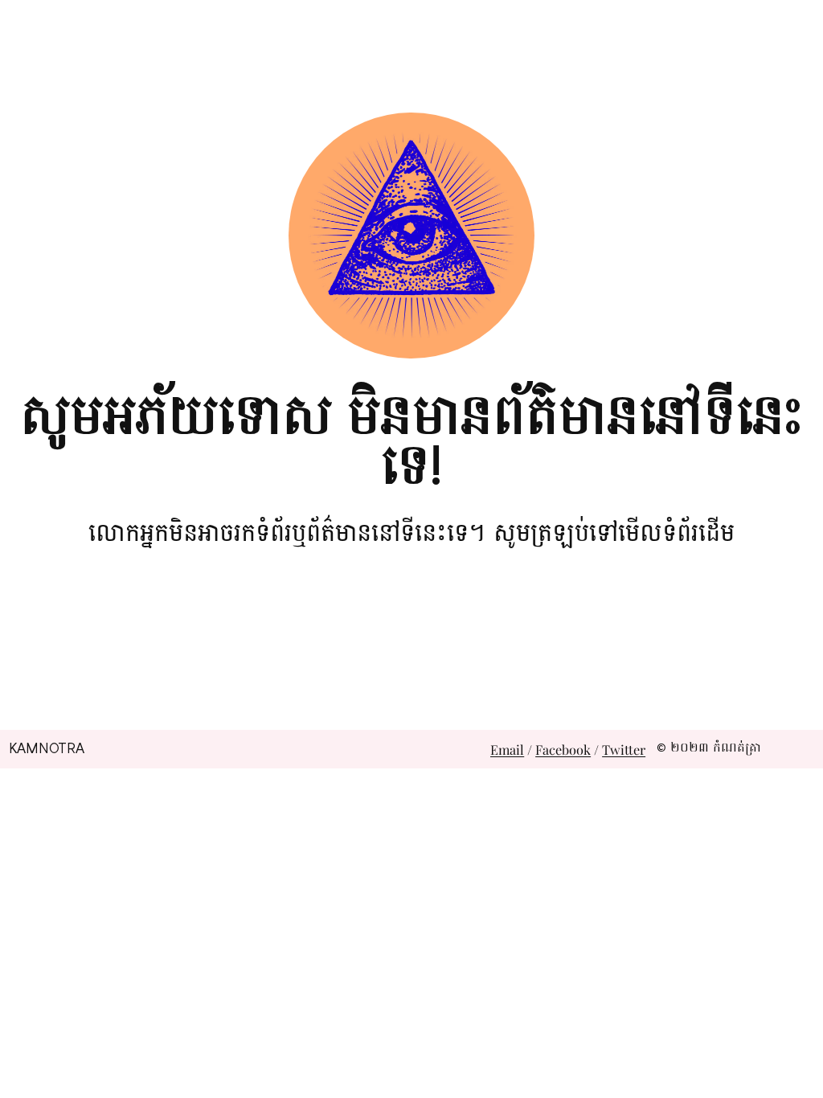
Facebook (563, 749)
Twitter (623, 749)
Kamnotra (46, 748)
